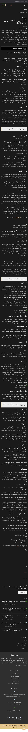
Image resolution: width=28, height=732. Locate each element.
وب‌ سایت (25, 578)
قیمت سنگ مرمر (17, 217)
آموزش (25, 640)
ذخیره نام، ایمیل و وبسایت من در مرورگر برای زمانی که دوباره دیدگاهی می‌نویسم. (14, 587)
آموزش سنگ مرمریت (22, 645)
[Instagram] (19, 718)
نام (26, 566)
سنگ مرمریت (23, 79)
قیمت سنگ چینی (16, 681)
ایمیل (25, 572)
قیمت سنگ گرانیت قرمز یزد (13, 683)
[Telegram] (16, 718)
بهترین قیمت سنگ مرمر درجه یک (9, 630)
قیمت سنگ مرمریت (15, 678)
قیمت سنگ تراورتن (15, 676)
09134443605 (17, 1)
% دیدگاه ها (6, 604)
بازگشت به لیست (23, 536)
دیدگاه (25, 550)
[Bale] (12, 718)
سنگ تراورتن (23, 335)
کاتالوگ (3, 5)
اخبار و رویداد (24, 648)
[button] (11, 5)
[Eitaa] (8, 718)
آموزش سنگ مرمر (21, 12)
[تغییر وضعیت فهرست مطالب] (24, 48)
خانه (26, 12)
